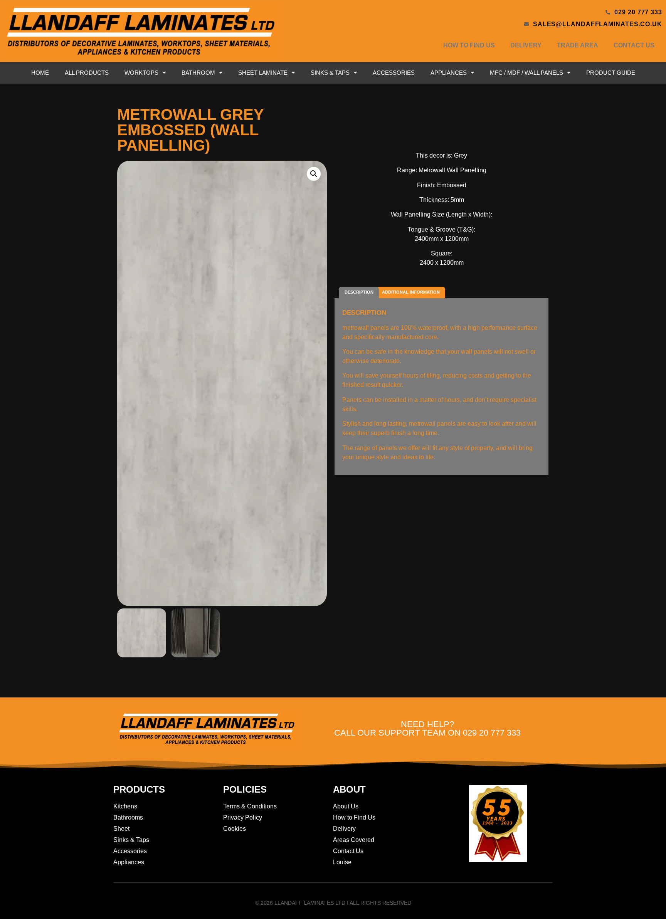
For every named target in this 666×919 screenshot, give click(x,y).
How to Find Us (469, 45)
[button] (314, 174)
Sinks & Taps (330, 72)
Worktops (141, 72)
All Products (87, 72)
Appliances (449, 72)
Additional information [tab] (411, 292)
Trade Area (577, 45)
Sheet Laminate (263, 72)
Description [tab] (359, 292)
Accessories (394, 72)
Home (40, 72)
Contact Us (634, 45)
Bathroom (198, 72)
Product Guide (610, 72)
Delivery (526, 45)
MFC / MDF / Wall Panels (526, 72)
